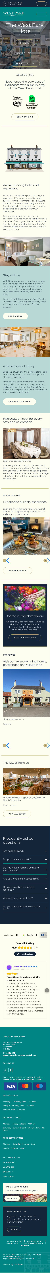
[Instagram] (5, 1070)
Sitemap (25, 1245)
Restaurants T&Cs (33, 1243)
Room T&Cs (12, 1243)
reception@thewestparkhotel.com (19, 1055)
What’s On (8, 1167)
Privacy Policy (14, 1241)
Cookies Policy (35, 1241)
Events (7, 1172)
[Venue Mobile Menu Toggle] (41, 14)
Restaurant (9, 1162)
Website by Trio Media (13, 1265)
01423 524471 (9, 1053)
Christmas (8, 1177)
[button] (3, 990)
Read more (9, 805)
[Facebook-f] (10, 1070)
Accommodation (11, 1157)
